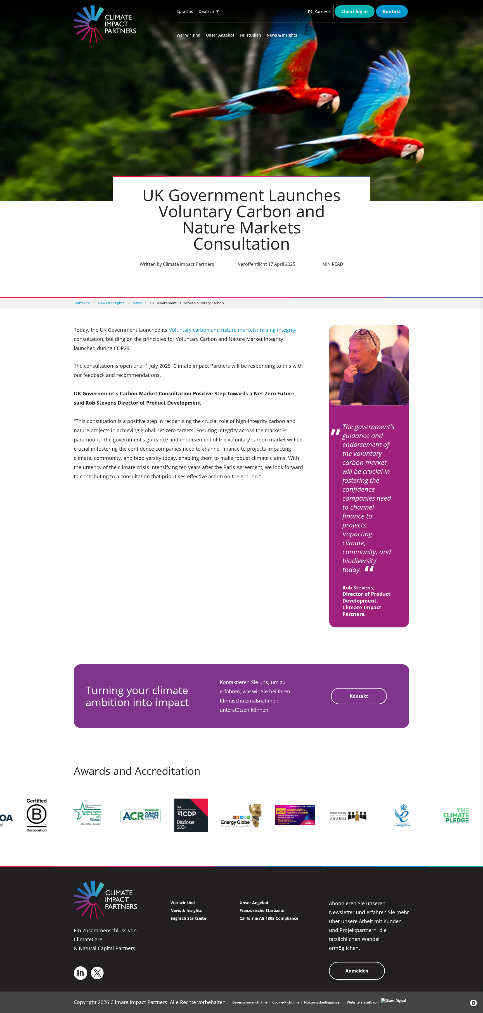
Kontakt (392, 11)
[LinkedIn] (80, 973)
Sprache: (185, 11)
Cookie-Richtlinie (285, 1002)
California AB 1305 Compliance (269, 918)
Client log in (354, 11)
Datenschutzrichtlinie (249, 1002)
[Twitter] (97, 973)
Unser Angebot (220, 35)
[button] (471, 1003)
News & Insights (282, 35)
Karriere (321, 11)
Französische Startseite (262, 910)
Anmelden (356, 971)
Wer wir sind (188, 35)
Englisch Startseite (188, 918)
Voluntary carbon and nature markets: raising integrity (232, 329)
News (137, 303)
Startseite (82, 303)
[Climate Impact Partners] (106, 24)
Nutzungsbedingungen (323, 1002)
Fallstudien (250, 35)
